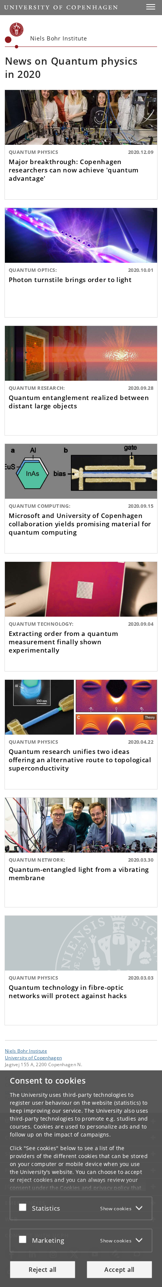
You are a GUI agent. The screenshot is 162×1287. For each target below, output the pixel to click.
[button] (150, 7)
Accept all (119, 1269)
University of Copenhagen (33, 1057)
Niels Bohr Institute (26, 1051)
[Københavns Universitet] (14, 35)
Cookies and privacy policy (94, 1187)
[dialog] (81, 1178)
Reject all (43, 1269)
